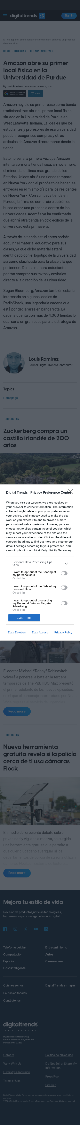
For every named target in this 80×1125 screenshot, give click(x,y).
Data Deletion (17, 632)
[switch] (64, 573)
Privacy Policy (63, 632)
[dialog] (40, 562)
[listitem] (40, 563)
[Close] (72, 493)
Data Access (40, 632)
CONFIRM (24, 617)
